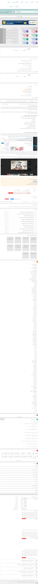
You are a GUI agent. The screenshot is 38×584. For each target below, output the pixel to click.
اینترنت (35, 269)
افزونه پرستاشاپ (34, 342)
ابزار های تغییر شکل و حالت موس (32, 279)
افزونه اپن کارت (34, 336)
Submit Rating (35, 181)
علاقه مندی (35, 310)
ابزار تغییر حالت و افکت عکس (33, 271)
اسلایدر (35, 286)
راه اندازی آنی (30, 66)
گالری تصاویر (34, 332)
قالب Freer (35, 368)
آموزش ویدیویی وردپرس (33, 268)
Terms (30, 580)
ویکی (35, 326)
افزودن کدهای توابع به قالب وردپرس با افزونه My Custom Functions (26, 217)
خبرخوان (35, 353)
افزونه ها (31, 100)
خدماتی (35, 304)
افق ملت (36, 467)
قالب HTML (34, 369)
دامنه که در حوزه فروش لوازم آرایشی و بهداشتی (12, 38)
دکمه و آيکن (35, 354)
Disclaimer (33, 580)
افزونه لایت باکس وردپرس (24, 206)
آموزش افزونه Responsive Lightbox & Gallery (32, 206)
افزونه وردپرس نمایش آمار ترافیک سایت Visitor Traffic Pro (27, 221)
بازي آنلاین (35, 296)
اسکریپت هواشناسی (34, 290)
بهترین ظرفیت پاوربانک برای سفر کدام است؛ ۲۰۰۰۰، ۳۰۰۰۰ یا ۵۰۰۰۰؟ (9, 30)
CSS (35, 282)
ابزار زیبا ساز (34, 273)
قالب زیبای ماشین (18, 238)
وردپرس (35, 394)
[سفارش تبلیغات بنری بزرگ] (28, 48)
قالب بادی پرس (34, 377)
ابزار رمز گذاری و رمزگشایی (33, 272)
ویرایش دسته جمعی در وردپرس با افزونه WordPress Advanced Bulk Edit (26, 232)
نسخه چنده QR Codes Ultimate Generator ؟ (12, 36)
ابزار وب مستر (34, 397)
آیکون (35, 405)
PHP (35, 266)
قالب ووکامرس (34, 383)
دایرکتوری (35, 305)
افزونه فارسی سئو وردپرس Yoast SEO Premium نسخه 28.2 (31, 435)
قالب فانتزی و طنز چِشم (10, 239)
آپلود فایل (17, 499)
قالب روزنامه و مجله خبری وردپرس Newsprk (33, 446)
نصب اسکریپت (16, 506)
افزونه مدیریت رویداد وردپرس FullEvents (33, 426)
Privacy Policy (28, 580)
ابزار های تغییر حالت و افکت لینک (32, 278)
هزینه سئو (36, 465)
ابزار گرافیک (35, 398)
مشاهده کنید (23, 518)
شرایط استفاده (16, 507)
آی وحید (29, 582)
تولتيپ (35, 351)
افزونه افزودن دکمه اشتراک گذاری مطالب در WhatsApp (28, 219)
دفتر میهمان (35, 306)
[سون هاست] (17, 16)
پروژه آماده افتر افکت (34, 403)
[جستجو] (14, 12)
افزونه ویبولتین (34, 341)
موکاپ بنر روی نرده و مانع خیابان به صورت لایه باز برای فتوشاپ (25, 564)
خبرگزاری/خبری (34, 303)
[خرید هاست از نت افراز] (28, 49)
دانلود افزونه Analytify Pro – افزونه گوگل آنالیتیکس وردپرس (31, 438)
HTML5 (35, 283)
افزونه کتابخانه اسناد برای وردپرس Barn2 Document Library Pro (31, 423)
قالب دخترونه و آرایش (25, 238)
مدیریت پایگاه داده (34, 320)
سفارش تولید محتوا (35, 474)
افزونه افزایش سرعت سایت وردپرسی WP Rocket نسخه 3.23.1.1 (31, 432)
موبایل (35, 358)
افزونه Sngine (34, 334)
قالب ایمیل (35, 376)
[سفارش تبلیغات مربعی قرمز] (15, 50)
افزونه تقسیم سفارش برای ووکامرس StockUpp (27, 575)
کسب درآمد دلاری (35, 476)
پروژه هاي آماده (35, 402)
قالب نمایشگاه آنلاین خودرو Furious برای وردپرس (32, 429)
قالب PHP (35, 370)
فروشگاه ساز (34, 312)
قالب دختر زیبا (10, 246)
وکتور (35, 410)
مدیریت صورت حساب (33, 317)
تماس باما (17, 500)
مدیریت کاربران (34, 321)
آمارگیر (35, 284)
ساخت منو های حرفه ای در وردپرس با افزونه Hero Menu (28, 223)
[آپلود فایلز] (20, 16)
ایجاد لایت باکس (16, 206)
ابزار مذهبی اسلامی (34, 277)
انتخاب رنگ (35, 348)
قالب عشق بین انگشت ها (33, 239)
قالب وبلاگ (35, 387)
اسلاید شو (35, 346)
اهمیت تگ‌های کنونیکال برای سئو (14, 41)
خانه (36, 100)
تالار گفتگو (35, 297)
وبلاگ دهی (35, 324)
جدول (35, 352)
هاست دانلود (19, 582)
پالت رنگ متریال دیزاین (15, 508)
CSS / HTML (34, 265)
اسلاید (35, 345)
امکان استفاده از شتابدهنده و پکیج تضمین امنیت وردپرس (24, 69)
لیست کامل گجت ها (18, 460)
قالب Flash (35, 367)
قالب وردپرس (34, 382)
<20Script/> (3, 11)
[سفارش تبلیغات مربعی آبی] (23, 50)
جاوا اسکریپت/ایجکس (34, 299)
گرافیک (36, 404)
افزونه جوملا (34, 337)
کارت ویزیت (35, 411)
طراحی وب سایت (32, 582)
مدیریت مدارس (34, 319)
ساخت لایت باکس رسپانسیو (11, 206)
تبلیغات (17, 498)
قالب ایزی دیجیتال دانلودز (33, 375)
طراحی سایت (34, 400)
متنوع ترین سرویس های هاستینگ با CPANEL (26, 60)
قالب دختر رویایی (33, 246)
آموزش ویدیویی (35, 267)
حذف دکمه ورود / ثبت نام (15, 42)
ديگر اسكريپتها (34, 307)
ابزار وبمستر (35, 270)
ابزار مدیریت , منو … (34, 276)
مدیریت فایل (34, 318)
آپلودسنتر (35, 285)
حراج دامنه (36, 489)
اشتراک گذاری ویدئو (34, 293)
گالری (35, 359)
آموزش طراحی (35, 264)
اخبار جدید (36, 478)
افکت (35, 347)
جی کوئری (36, 344)
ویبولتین (35, 384)
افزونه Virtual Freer (34, 335)
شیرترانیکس (35, 343)
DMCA (25, 580)
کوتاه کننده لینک (34, 331)
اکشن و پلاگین (34, 406)
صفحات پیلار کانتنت (15, 39)
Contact (23, 580)
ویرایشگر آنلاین (34, 325)
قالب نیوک (35, 381)
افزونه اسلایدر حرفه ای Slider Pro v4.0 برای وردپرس (28, 230)
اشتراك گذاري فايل (34, 292)
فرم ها (35, 311)
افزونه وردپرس (23, 201)
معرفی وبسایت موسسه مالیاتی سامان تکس (12, 33)
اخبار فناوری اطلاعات (34, 280)
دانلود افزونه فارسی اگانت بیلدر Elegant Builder (27, 560)
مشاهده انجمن (2, 27)
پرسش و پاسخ (34, 327)
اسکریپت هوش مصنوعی (33, 291)
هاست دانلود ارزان (35, 487)
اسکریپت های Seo (34, 289)
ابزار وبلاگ (16, 501)
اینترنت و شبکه (34, 399)
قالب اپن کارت (34, 374)
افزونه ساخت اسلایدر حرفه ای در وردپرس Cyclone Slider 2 (25, 571)
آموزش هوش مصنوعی (35, 485)
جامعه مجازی (34, 298)
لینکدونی (35, 313)
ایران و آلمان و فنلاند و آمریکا (28, 92)
